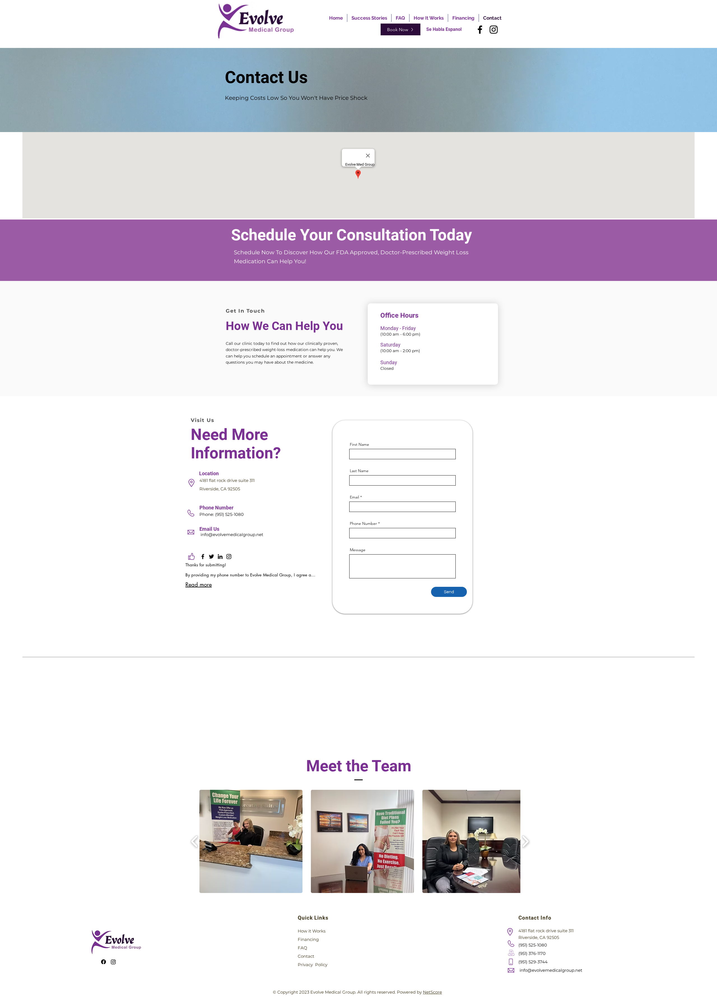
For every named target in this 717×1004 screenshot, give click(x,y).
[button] (250, 841)
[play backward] (194, 842)
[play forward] (525, 842)
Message (358, 550)
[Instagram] (493, 29)
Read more (198, 584)
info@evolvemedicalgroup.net (232, 534)
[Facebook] (479, 29)
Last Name (359, 471)
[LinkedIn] (220, 556)
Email (354, 497)
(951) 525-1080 (229, 514)
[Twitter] (211, 556)
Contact (306, 956)
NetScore (432, 992)
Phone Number (363, 523)
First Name (359, 444)
